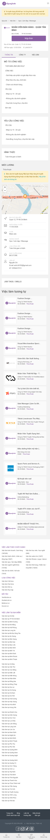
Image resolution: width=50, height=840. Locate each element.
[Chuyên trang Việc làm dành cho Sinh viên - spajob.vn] (9, 3)
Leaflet (45, 213)
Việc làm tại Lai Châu (8, 721)
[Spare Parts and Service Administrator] (10, 468)
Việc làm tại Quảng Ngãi (10, 755)
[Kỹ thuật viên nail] (10, 483)
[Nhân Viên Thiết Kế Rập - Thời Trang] (10, 378)
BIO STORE (15, 34)
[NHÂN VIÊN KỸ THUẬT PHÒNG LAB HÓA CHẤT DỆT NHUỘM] (10, 528)
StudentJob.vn (7, 600)
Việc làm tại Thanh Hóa (9, 780)
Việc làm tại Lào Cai (8, 729)
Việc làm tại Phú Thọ (8, 744)
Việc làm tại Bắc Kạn (8, 642)
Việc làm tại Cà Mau (8, 664)
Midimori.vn (6, 603)
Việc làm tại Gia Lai (8, 687)
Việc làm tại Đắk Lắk (8, 673)
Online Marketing (23, 497)
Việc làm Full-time (7, 581)
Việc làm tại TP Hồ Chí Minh (11, 619)
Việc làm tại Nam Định (9, 732)
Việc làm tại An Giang (9, 636)
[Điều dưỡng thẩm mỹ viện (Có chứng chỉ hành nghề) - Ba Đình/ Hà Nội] (10, 453)
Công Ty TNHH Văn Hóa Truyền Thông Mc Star (33, 422)
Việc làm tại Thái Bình (9, 775)
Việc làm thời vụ (7, 587)
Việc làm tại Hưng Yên (9, 707)
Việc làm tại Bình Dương (10, 622)
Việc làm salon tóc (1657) (34, 556)
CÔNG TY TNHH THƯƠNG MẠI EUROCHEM (31, 527)
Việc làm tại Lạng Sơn (9, 726)
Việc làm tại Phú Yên (8, 747)
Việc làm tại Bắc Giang (9, 639)
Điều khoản (36, 813)
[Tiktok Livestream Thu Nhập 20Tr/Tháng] (10, 423)
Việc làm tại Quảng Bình (9, 750)
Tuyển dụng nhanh (31, 837)
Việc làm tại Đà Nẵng (9, 624)
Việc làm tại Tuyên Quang (10, 792)
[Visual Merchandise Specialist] (10, 348)
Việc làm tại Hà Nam (8, 693)
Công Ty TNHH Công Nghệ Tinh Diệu (30, 392)
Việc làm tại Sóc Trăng (9, 766)
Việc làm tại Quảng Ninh (10, 760)
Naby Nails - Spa (23, 482)
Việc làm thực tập (7, 590)
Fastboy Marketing (24, 407)
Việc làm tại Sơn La (8, 769)
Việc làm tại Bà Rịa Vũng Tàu (11, 633)
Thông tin (9, 55)
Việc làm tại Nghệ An (9, 735)
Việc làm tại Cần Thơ (8, 667)
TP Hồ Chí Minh (27, 34)
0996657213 (16, 268)
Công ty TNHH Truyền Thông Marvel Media (32, 437)
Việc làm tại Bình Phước (9, 656)
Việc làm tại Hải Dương (9, 699)
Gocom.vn (5, 606)
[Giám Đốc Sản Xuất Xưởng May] (10, 363)
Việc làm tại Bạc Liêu (8, 645)
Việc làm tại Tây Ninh (8, 772)
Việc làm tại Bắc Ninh (9, 648)
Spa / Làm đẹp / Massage (18, 241)
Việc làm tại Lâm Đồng (9, 724)
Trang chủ (9, 813)
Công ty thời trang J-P (25, 362)
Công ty (22, 55)
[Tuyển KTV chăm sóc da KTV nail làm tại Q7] (10, 513)
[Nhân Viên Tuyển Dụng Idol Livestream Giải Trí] (10, 438)
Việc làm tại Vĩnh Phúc (9, 798)
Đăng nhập (43, 837)
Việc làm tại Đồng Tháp (9, 684)
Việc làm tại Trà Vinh (8, 789)
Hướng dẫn (27, 815)
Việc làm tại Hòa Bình (9, 704)
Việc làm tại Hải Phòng (9, 627)
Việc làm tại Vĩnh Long (9, 795)
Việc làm (18, 837)
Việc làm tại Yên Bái (8, 801)
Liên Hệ (26, 813)
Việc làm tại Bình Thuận (9, 659)
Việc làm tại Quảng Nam (10, 752)
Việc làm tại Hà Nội (8, 616)
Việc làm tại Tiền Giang (9, 786)
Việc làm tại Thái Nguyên (10, 777)
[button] (25, 196)
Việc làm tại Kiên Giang (9, 715)
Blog (18, 813)
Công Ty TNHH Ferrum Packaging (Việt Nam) (32, 467)
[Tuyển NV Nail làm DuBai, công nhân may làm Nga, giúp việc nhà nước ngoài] (10, 498)
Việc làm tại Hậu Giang (9, 701)
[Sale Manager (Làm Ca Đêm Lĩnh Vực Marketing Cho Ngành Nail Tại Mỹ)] (10, 408)
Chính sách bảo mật (13, 815)
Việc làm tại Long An (8, 630)
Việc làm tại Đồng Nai (9, 681)
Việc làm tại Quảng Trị (9, 763)
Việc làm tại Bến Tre (8, 650)
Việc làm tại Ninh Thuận (9, 741)
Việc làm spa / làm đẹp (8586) (12, 562)
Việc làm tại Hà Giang (9, 690)
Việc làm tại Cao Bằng (9, 670)
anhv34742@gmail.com (23, 265)
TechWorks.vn (6, 597)
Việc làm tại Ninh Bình (9, 738)
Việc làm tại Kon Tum (9, 718)
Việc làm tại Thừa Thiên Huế (11, 783)
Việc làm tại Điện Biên (9, 678)
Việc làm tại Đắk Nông (9, 675)
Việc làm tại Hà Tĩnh (8, 696)
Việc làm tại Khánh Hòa (9, 712)
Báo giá (37, 815)
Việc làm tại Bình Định (9, 653)
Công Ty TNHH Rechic (25, 302)
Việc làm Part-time (8, 584)
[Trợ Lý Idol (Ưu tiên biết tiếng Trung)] (10, 393)
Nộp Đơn (29, 38)
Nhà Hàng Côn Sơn (24, 452)
